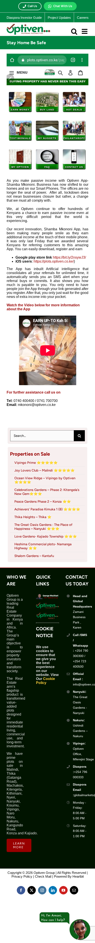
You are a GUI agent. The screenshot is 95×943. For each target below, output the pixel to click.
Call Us (32, 6)
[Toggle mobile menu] (85, 31)
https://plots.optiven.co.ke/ (54, 261)
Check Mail (43, 876)
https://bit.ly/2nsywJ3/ (69, 257)
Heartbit (78, 876)
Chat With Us (62, 6)
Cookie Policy (45, 681)
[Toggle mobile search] (74, 31)
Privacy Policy (21, 876)
